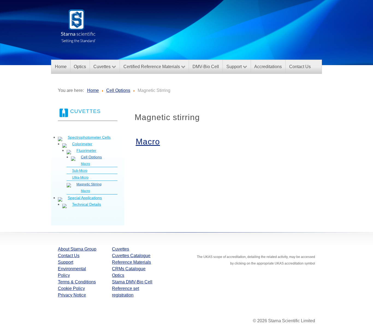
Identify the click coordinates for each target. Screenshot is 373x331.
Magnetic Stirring (89, 184)
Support (65, 262)
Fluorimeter (86, 150)
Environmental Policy (72, 272)
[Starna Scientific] (78, 26)
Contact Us (68, 255)
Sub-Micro (79, 171)
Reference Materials (131, 262)
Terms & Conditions (77, 282)
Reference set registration (125, 291)
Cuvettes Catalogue (131, 255)
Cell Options (91, 157)
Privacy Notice (72, 295)
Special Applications (85, 198)
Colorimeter (82, 144)
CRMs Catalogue (129, 268)
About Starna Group (77, 249)
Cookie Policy (71, 288)
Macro (85, 164)
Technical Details (86, 204)
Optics (118, 275)
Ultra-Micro (80, 177)
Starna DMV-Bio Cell (132, 282)
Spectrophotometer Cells (89, 137)
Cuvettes (120, 249)
